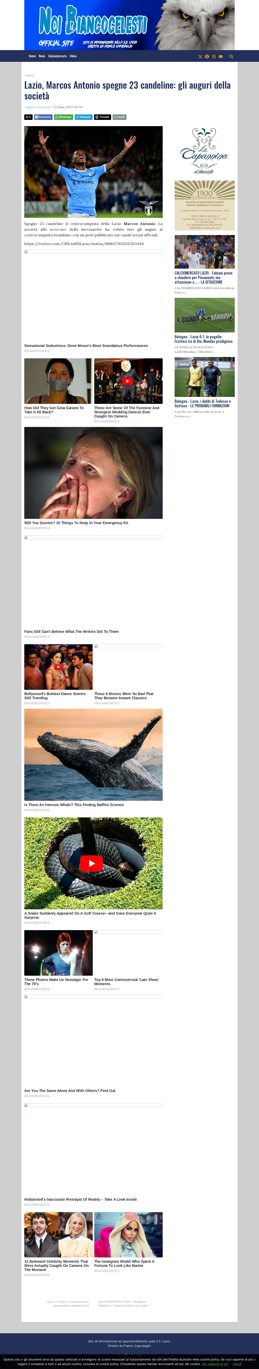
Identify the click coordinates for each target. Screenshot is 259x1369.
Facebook (45, 117)
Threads (104, 117)
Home (32, 56)
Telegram (85, 117)
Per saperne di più (215, 1364)
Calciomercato (57, 56)
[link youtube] (220, 56)
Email (121, 117)
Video (73, 56)
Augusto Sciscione (38, 107)
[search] (231, 56)
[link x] (200, 56)
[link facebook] (207, 56)
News (42, 56)
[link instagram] (213, 56)
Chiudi (237, 1364)
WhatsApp (65, 117)
